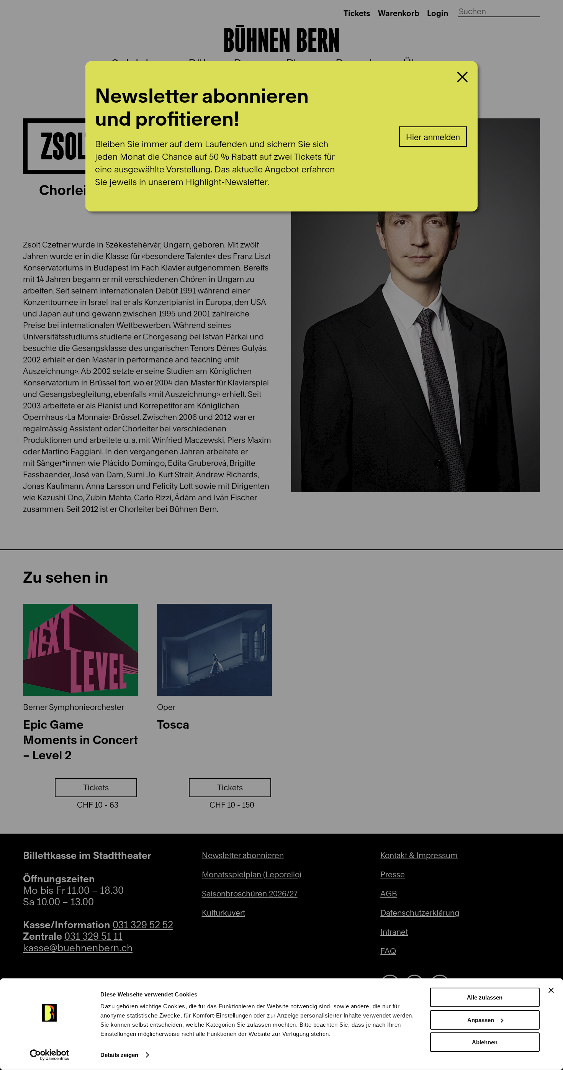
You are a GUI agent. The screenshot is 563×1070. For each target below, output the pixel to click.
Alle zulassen (484, 997)
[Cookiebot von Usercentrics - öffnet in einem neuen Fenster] (49, 1055)
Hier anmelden (433, 137)
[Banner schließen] (551, 990)
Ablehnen (485, 1042)
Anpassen (480, 1019)
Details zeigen (119, 1055)
